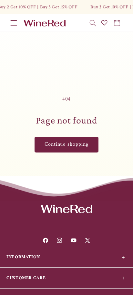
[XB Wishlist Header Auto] (104, 22)
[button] (13, 22)
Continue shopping (66, 144)
